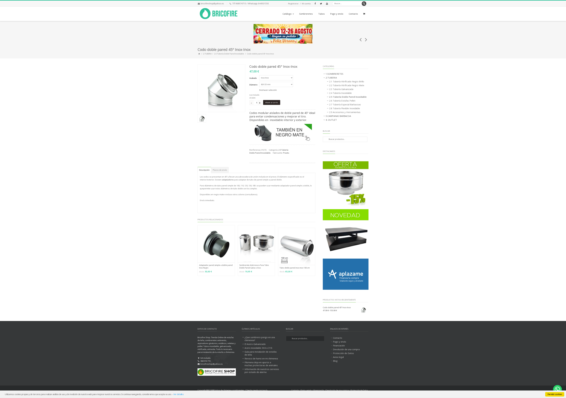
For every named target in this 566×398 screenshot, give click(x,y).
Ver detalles (178, 394)
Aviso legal (338, 357)
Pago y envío (336, 13)
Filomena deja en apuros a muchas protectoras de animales (261, 364)
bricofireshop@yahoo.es (212, 3)
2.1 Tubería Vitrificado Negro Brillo (346, 81)
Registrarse (293, 3)
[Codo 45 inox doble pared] (221, 88)
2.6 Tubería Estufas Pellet (342, 100)
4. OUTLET (331, 119)
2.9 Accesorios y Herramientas (344, 112)
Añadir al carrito (271, 102)
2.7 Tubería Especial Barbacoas (345, 104)
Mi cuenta (306, 3)
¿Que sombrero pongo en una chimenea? (260, 339)
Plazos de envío (220, 170)
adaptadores (228, 179)
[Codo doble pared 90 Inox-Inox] (366, 38)
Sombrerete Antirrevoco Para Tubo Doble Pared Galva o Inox (254, 266)
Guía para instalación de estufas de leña (261, 353)
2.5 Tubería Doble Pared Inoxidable (229, 54)
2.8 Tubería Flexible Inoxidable (344, 108)
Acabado (253, 78)
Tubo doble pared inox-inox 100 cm (295, 268)
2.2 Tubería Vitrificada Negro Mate (346, 85)
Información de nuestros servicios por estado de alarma (262, 371)
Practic (286, 152)
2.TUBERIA (207, 54)
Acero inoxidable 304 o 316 (258, 347)
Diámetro (253, 84)
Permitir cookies (555, 394)
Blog (335, 360)
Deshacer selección (268, 90)
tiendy (265, 390)
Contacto (353, 13)
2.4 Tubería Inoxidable (340, 92)
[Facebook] (315, 3)
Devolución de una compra (346, 349)
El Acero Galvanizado (255, 344)
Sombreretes (306, 13)
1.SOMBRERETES (334, 73)
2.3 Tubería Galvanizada (341, 89)
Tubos (321, 13)
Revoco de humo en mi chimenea (261, 358)
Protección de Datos (343, 353)
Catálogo (287, 13)
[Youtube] (327, 3)
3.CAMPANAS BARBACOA (338, 115)
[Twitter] (321, 3)
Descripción (204, 170)
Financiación (339, 345)
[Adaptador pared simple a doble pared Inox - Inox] (360, 38)
